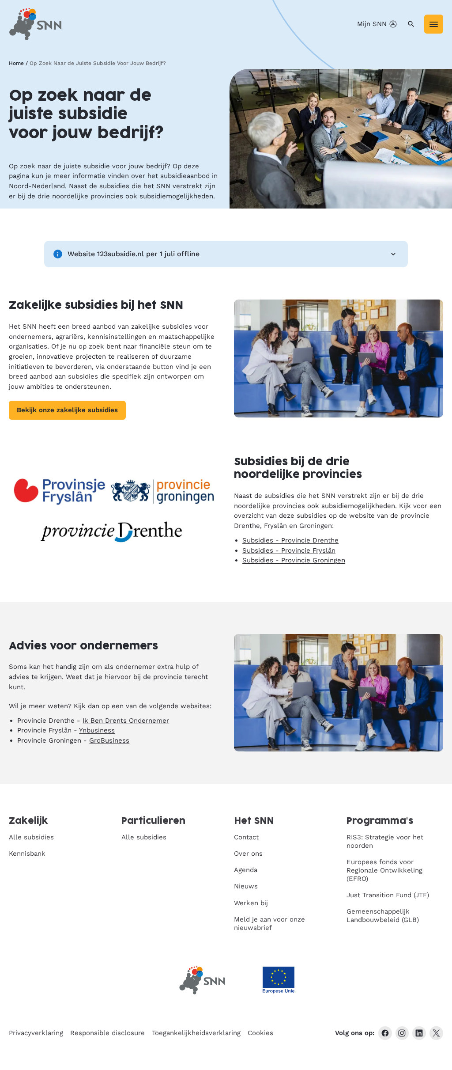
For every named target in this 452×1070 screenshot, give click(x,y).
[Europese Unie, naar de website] (278, 980)
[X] (436, 1033)
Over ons (248, 854)
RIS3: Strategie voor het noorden (385, 841)
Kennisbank (27, 854)
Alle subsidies (31, 837)
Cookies (260, 1033)
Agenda (245, 870)
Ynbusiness (97, 730)
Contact (246, 837)
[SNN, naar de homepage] (35, 24)
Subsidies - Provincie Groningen (293, 560)
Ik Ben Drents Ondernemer (126, 721)
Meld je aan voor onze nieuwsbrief (269, 923)
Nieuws (246, 886)
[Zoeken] (411, 24)
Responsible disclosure (107, 1033)
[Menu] (433, 24)
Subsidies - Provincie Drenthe (290, 540)
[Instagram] (402, 1033)
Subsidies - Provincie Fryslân (288, 550)
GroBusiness (109, 740)
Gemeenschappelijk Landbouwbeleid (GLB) (383, 915)
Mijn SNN (372, 24)
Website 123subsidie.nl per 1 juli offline (134, 254)
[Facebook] (385, 1033)
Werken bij (251, 903)
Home (16, 63)
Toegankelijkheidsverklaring (196, 1033)
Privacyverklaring (36, 1033)
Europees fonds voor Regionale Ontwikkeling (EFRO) (384, 870)
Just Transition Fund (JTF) (388, 895)
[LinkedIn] (419, 1033)
